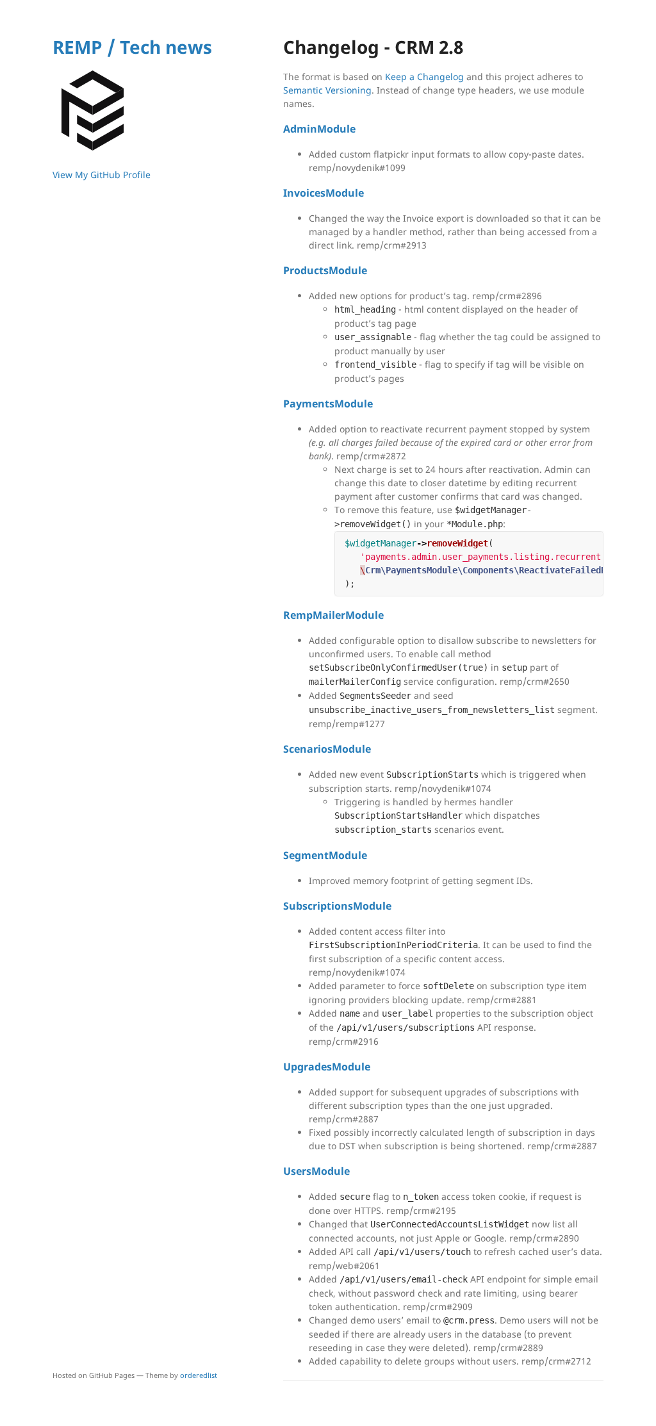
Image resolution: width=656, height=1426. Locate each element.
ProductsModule (325, 270)
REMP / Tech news (132, 47)
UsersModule (316, 1171)
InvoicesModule (323, 193)
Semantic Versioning (327, 90)
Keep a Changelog (424, 76)
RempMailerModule (333, 615)
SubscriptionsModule (337, 906)
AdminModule (319, 129)
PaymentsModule (328, 404)
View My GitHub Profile (102, 174)
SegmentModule (325, 855)
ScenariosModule (327, 749)
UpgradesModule (326, 1067)
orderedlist (198, 1375)
